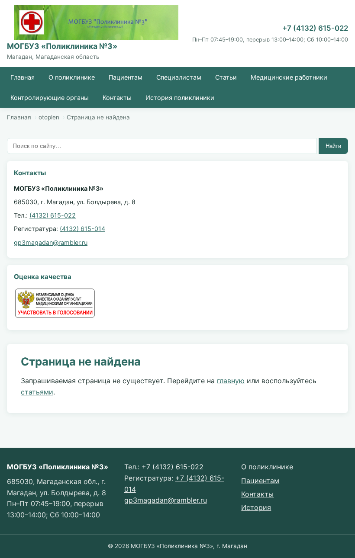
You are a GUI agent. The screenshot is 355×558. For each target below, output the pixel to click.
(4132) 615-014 (82, 228)
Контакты (117, 97)
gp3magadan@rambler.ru (50, 242)
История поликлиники (179, 97)
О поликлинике (71, 77)
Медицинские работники (289, 77)
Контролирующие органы (49, 97)
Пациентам (125, 77)
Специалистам (178, 77)
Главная (22, 77)
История (256, 507)
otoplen (49, 117)
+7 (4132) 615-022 (315, 28)
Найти (333, 146)
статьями (37, 392)
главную (231, 380)
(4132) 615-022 (52, 215)
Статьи (226, 77)
